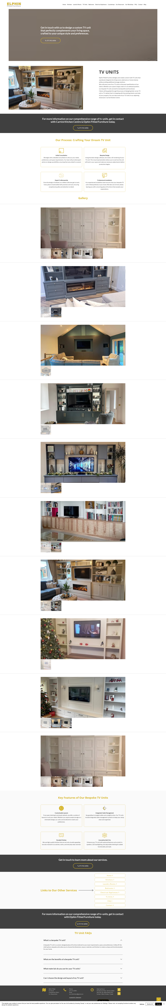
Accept (158, 1004)
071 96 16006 (73, 990)
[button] (69, 4)
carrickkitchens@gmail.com (76, 994)
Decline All (150, 1004)
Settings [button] (142, 1004)
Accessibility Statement (75, 997)
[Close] (164, 1004)
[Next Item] (122, 228)
